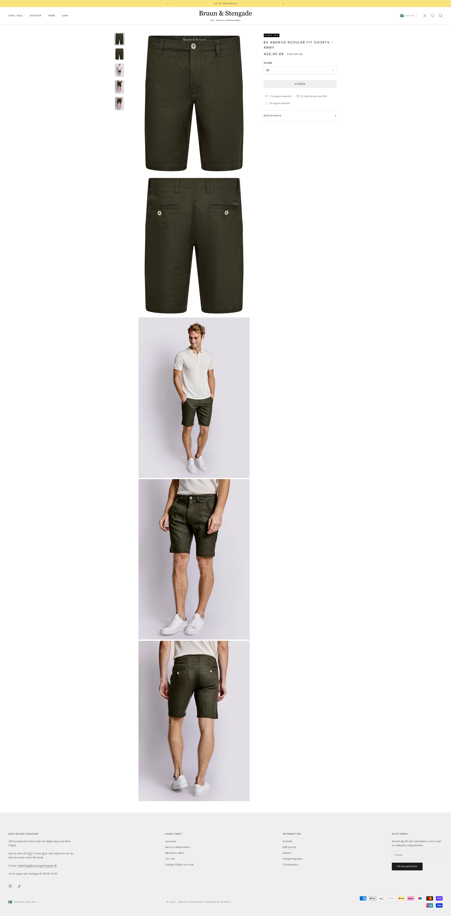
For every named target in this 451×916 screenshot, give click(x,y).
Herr (51, 15)
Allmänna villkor (174, 853)
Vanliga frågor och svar (179, 864)
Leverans (170, 841)
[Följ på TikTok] (19, 886)
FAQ (29, 853)
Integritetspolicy (293, 859)
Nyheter (35, 15)
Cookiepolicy (290, 864)
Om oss (170, 859)
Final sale (15, 15)
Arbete (287, 853)
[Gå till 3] (119, 70)
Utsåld (300, 83)
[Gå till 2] (119, 54)
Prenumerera (407, 866)
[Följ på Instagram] (10, 886)
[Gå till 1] (119, 39)
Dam (65, 15)
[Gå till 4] (119, 87)
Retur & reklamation (177, 847)
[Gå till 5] (119, 104)
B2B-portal (289, 847)
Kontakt (287, 841)
